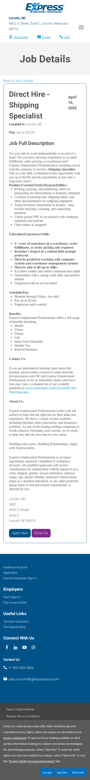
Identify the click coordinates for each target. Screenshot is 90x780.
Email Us (41, 533)
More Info (78, 772)
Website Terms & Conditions (23, 716)
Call (67, 37)
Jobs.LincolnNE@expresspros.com (33, 679)
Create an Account (15, 567)
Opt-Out (62, 772)
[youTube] (24, 647)
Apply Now (20, 533)
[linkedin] (15, 647)
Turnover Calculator (16, 621)
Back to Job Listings (18, 81)
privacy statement (14, 738)
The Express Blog (14, 627)
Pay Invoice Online (15, 602)
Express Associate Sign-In (20, 578)
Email (46, 37)
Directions (21, 37)
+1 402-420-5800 (21, 668)
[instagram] (33, 647)
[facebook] (6, 647)
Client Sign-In (11, 597)
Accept (47, 772)
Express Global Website (20, 709)
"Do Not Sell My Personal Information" (32, 761)
